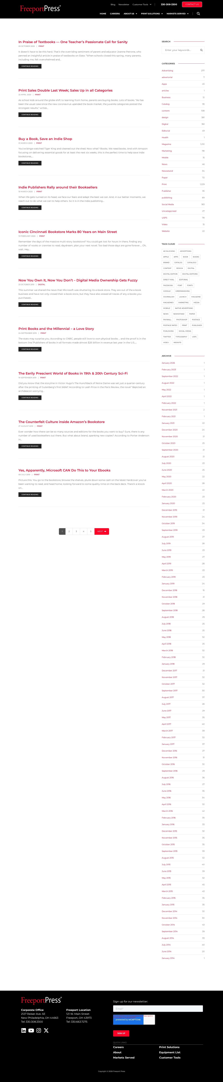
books (196, 257)
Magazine (166, 144)
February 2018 (169, 657)
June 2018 (166, 630)
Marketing (167, 151)
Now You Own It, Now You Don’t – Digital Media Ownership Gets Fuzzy (78, 280)
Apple (166, 257)
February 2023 (169, 369)
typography (181, 337)
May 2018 (166, 637)
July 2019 (166, 543)
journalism (168, 297)
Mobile (165, 157)
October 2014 (168, 924)
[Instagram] (38, 1030)
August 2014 (168, 938)
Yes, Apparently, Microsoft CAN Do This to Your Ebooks (64, 470)
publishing (167, 197)
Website (166, 231)
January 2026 (168, 363)
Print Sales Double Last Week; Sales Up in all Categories (65, 90)
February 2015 (168, 898)
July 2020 (166, 463)
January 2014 (168, 958)
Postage (196, 320)
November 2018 (169, 597)
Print (41, 46)
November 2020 (170, 436)
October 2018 (168, 603)
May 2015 (166, 878)
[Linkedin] (23, 1030)
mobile (166, 308)
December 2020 (170, 430)
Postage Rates (170, 325)
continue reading (30, 66)
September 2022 (170, 376)
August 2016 (168, 777)
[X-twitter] (46, 1030)
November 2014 (169, 918)
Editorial (166, 131)
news (165, 314)
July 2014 (166, 945)
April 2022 (167, 396)
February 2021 (168, 416)
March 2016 (167, 811)
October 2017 (168, 684)
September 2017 (169, 690)
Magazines (168, 302)
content (166, 110)
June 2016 (166, 791)
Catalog (165, 104)
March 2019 (167, 570)
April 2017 (166, 724)
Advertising (167, 70)
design (165, 117)
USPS (164, 217)
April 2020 (167, 483)
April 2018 (166, 644)
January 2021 (168, 423)
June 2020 (167, 470)
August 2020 (168, 456)
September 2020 (170, 450)
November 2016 (169, 757)
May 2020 (166, 476)
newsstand (178, 314)
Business (166, 97)
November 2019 (169, 516)
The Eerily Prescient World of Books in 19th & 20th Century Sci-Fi (73, 373)
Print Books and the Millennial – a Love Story (56, 329)
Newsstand (167, 171)
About (117, 1052)
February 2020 (169, 496)
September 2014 (170, 931)
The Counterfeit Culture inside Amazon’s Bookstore (61, 422)
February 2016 (168, 817)
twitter (167, 337)
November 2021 (169, 409)
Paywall (167, 320)
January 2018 (168, 664)
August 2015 (168, 858)
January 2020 (168, 503)
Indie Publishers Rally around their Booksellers (57, 187)
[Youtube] (31, 1030)
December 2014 (169, 911)
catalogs (191, 262)
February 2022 (169, 403)
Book (185, 257)
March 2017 (167, 730)
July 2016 (166, 784)
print (184, 325)
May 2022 (166, 389)
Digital (41, 284)
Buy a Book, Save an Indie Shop (45, 139)
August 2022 (168, 383)
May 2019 (166, 557)
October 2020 (168, 443)
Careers (115, 13)
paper (192, 314)
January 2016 (168, 824)
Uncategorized (169, 211)
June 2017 (166, 710)
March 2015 (167, 891)
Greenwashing (182, 291)
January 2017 (168, 744)
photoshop (181, 320)
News (164, 164)
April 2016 (166, 804)
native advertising (184, 308)
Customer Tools (140, 4)
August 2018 (168, 617)
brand (166, 262)
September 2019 (169, 530)
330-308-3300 (169, 4)
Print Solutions (150, 13)
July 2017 (166, 704)
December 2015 (169, 831)
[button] (198, 13)
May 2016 (166, 797)
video (166, 342)
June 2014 (166, 951)
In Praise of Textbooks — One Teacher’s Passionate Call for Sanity (73, 42)
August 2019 (168, 537)
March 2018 (167, 650)
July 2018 (166, 623)
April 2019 (166, 563)
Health (165, 137)
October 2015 (168, 844)
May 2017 (166, 717)
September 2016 (169, 771)
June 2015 (166, 871)
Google (167, 291)
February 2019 (168, 577)
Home (103, 13)
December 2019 (169, 510)
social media (185, 331)
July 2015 (166, 864)
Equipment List (169, 1052)
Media (196, 302)
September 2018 (170, 610)
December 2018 (169, 590)
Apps (164, 84)
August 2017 (168, 697)
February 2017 (168, 737)
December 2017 (169, 670)
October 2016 (168, 764)
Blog (113, 4)
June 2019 (166, 550)
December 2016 (169, 751)
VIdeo (164, 224)
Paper (165, 177)
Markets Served (176, 13)
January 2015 (168, 904)
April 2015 (166, 884)
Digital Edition (170, 274)
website (177, 342)
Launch (182, 297)
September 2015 (169, 851)
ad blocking (169, 251)
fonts (190, 285)
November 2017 (169, 677)
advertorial (167, 77)
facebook (168, 285)
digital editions (190, 274)
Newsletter (124, 4)
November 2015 (169, 837)
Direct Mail (168, 280)
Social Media (168, 204)
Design (179, 268)
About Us (129, 13)
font (180, 285)
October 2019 (168, 523)
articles (165, 90)
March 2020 (167, 490)
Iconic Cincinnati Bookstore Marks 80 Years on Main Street (67, 232)
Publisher (166, 191)
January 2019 (168, 583)
